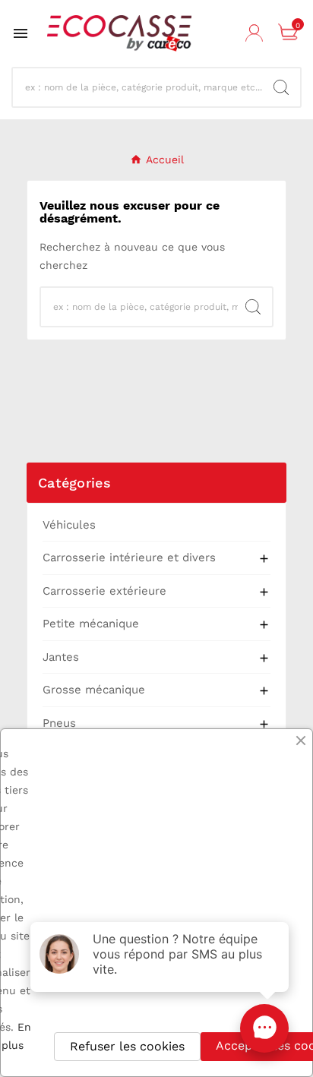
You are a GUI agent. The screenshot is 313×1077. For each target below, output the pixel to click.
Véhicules (69, 525)
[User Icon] (256, 33)
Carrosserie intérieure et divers (129, 557)
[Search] (281, 87)
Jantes (61, 657)
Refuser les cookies (127, 1046)
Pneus (59, 723)
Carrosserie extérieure (104, 591)
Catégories (74, 483)
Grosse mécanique (94, 689)
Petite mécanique (91, 623)
